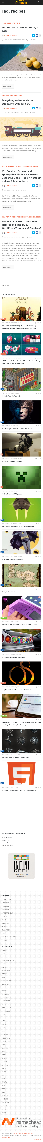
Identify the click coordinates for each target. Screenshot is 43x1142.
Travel (4, 1112)
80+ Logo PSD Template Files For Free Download (19, 790)
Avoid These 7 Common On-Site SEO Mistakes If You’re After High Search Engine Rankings (21, 724)
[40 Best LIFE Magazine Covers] (21, 542)
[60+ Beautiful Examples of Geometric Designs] (21, 510)
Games (4, 1058)
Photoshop (6, 1011)
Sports (4, 1106)
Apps (3, 953)
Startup (5, 940)
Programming (7, 980)
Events (4, 916)
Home (4, 1079)
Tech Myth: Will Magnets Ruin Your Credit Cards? (19, 624)
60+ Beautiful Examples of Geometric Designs (18, 526)
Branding (5, 906)
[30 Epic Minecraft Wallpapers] (21, 477)
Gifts (4, 1068)
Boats (4, 1024)
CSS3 (3, 964)
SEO (20, 96)
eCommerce (6, 909)
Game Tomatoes (7, 838)
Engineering (6, 1041)
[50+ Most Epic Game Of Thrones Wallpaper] (21, 412)
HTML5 (4, 967)
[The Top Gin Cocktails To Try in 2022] (21, 57)
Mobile (4, 977)
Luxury (4, 1082)
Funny (4, 1055)
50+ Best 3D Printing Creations (12, 461)
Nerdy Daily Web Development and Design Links (21, 217)
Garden (4, 1062)
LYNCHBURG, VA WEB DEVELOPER (23, 1133)
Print (4, 1014)
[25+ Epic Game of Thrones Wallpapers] (21, 741)
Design (4, 166)
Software (5, 1102)
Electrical (6, 1038)
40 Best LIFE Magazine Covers (12, 559)
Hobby (4, 1075)
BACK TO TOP (37, 1139)
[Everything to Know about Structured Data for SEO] (21, 129)
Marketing (14, 96)
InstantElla (5, 843)
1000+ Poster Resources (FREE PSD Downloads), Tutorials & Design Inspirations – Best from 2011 (19, 327)
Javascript (6, 970)
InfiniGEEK (5, 840)
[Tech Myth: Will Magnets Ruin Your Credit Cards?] (21, 608)
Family (4, 1045)
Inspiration (12, 166)
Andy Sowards (11, 35)
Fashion (5, 1048)
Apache (4, 950)
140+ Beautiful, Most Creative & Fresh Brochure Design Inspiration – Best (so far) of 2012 (21, 362)
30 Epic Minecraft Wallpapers (12, 494)
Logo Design (6, 1007)
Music (4, 1092)
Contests (5, 994)
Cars (3, 1031)
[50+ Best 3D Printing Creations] (21, 445)
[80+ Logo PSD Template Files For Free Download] (21, 773)
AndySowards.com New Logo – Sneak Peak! (17, 690)
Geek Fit (5, 1065)
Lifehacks (16, 23)
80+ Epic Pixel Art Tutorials (11, 396)
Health (4, 1072)
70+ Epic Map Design (9, 592)
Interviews (6, 1004)
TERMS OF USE (6, 1137)
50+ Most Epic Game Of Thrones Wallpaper (17, 429)
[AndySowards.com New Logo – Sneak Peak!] (21, 673)
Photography (32, 166)
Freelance (6, 923)
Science (5, 1099)
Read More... (7, 86)
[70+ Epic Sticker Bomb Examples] (21, 640)
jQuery (4, 974)
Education (5, 1034)
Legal (4, 926)
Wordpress (6, 984)
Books (4, 1028)
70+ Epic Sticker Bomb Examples (13, 657)
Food (4, 23)
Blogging (5, 903)
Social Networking (9, 937)
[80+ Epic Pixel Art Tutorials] (21, 379)
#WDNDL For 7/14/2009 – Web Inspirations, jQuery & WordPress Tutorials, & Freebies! (21, 225)
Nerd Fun (22, 166)
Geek (9, 23)
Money (4, 1085)
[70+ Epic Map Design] (21, 575)
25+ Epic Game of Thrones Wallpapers (15, 757)
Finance (5, 920)
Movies (4, 1089)
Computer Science (9, 960)
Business (5, 96)
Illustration (6, 997)
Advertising (6, 899)
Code (3, 957)
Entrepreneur (7, 913)
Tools (4, 1109)
